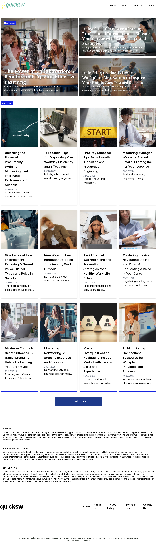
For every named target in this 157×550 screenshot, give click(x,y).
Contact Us (148, 506)
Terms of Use (131, 506)
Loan (123, 5)
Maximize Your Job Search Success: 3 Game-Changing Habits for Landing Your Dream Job (19, 358)
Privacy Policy (111, 506)
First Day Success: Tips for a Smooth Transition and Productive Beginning (97, 162)
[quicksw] (13, 5)
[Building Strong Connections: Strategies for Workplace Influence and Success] (137, 322)
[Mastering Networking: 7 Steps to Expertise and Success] (58, 322)
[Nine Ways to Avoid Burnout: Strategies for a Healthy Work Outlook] (58, 229)
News (152, 5)
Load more (78, 401)
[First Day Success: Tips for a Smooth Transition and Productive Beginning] (98, 127)
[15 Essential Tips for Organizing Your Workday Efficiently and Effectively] (58, 127)
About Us (97, 506)
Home (113, 5)
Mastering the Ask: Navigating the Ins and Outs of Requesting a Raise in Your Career (137, 264)
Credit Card (137, 5)
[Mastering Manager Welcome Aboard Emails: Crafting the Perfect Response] (137, 127)
